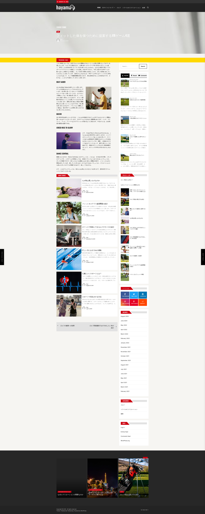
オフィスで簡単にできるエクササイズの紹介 (98, 227)
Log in (123, 427)
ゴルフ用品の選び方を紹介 (137, 199)
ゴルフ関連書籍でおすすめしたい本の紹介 (137, 237)
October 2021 (125, 356)
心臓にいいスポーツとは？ (91, 273)
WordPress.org (125, 440)
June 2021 (124, 373)
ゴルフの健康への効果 (136, 256)
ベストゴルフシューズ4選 (137, 274)
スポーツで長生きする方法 (91, 296)
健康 (143, 7)
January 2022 (125, 343)
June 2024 (124, 321)
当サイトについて (107, 7)
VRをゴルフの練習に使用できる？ (138, 209)
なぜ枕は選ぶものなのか (91, 180)
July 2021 (124, 369)
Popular (126, 75)
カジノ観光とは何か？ (127, 180)
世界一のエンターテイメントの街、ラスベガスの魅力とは (137, 190)
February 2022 (125, 338)
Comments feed (125, 436)
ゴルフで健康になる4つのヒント (138, 137)
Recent (135, 75)
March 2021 (124, 387)
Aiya (61, 39)
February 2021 (125, 391)
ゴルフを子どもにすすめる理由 (138, 81)
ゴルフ (119, 7)
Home (99, 7)
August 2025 (125, 316)
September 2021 (126, 360)
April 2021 (124, 382)
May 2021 (124, 378)
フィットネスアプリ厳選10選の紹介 (95, 203)
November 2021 (125, 351)
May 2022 (124, 325)
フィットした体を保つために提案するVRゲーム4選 (137, 247)
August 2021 (124, 365)
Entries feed (124, 432)
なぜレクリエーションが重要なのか (130, 185)
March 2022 (124, 334)
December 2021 (125, 347)
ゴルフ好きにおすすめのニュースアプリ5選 (137, 228)
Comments (143, 75)
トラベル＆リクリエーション (132, 7)
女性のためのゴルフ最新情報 (137, 100)
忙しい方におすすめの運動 (91, 250)
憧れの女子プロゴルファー (137, 155)
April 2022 (124, 329)
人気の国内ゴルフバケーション (138, 118)
